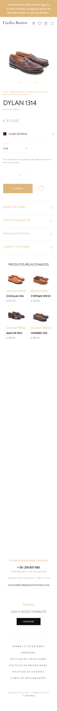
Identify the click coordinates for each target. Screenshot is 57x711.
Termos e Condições (28, 646)
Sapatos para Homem (18, 92)
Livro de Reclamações (28, 678)
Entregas (28, 652)
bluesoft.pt (30, 695)
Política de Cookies (28, 671)
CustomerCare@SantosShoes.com (28, 585)
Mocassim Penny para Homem (15, 94)
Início (5, 92)
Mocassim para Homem (38, 92)
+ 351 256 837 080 (28, 567)
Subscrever (28, 621)
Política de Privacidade (29, 665)
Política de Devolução (28, 659)
